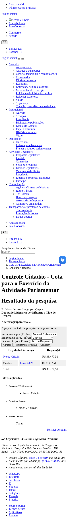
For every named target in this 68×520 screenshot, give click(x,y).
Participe (21, 180)
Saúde (19, 99)
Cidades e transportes (28, 70)
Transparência (24, 210)
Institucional (16, 109)
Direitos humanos (26, 80)
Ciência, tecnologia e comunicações (36, 73)
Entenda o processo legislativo (33, 177)
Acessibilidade (17, 23)
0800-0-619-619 (38, 457)
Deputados (15, 138)
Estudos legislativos (27, 167)
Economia (22, 83)
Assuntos (14, 64)
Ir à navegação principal (22, 7)
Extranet (13, 515)
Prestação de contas (27, 213)
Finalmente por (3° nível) (16, 341)
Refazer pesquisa (57, 429)
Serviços (21, 116)
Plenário (20, 158)
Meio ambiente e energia (30, 90)
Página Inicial (16, 258)
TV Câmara (23, 193)
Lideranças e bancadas (29, 145)
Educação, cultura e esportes (32, 86)
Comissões (22, 161)
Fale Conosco (16, 26)
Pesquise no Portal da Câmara (18, 248)
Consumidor (23, 77)
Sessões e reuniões (26, 164)
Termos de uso (17, 508)
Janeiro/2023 (26, 363)
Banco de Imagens (26, 197)
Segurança (22, 103)
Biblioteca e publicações (30, 122)
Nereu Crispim (11, 356)
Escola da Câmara (26, 125)
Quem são (22, 142)
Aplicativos (15, 512)
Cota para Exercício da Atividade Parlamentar (35, 264)
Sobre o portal (17, 505)
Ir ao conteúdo (17, 4)
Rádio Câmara (24, 190)
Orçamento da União (28, 171)
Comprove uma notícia (29, 203)
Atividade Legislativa (21, 151)
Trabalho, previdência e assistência (35, 106)
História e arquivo (26, 132)
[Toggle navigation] (19, 59)
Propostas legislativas (28, 155)
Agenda (20, 112)
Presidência (22, 119)
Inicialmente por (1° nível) (16, 334)
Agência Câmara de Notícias (32, 187)
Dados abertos (24, 216)
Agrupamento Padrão (26, 344)
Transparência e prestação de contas (29, 206)
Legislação (22, 174)
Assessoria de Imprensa (29, 200)
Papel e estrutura (25, 129)
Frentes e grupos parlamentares (33, 148)
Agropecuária (24, 67)
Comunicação (16, 184)
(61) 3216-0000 (51, 460)
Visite (19, 135)
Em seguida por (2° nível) (16, 337)
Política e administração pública (34, 93)
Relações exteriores (27, 96)
